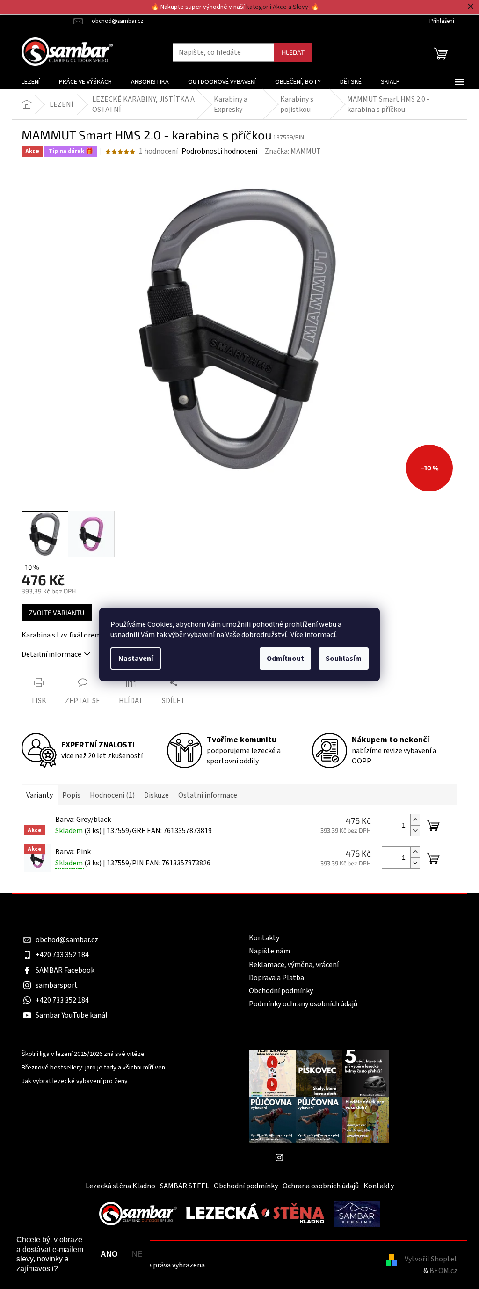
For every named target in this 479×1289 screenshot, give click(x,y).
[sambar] (138, 1213)
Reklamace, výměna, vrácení (294, 964)
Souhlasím (344, 658)
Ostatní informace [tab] (207, 795)
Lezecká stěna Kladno (120, 1186)
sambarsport (57, 985)
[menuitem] (30, 81)
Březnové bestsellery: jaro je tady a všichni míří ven (93, 1067)
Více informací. (313, 635)
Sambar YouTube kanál (72, 1015)
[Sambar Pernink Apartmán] (357, 1213)
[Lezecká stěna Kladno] (255, 1213)
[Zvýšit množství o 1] (415, 819)
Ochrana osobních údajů (321, 1186)
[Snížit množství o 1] (415, 830)
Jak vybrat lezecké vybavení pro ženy (75, 1081)
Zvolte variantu (56, 612)
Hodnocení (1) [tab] (112, 795)
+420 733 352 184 (62, 955)
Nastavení (135, 658)
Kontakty (264, 938)
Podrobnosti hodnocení (219, 151)
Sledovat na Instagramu (326, 1157)
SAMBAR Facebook (65, 970)
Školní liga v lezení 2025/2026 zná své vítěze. (84, 1054)
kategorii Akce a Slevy (277, 7)
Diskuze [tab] (156, 795)
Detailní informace (51, 654)
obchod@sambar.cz (67, 940)
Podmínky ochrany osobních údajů (303, 1004)
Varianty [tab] (39, 795)
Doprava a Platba (276, 978)
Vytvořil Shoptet (431, 1259)
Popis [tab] (71, 795)
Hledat (293, 52)
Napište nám (269, 951)
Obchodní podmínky (281, 991)
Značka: (293, 151)
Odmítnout (285, 658)
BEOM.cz (443, 1271)
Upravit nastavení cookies (249, 1265)
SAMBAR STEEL (184, 1186)
